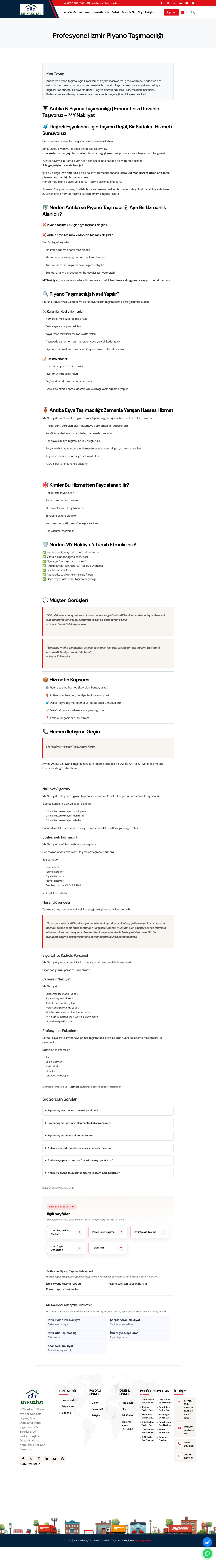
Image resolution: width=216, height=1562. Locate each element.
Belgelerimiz (69, 1406)
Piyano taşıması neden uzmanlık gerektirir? (73, 1110)
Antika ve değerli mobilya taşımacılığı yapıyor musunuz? (80, 1148)
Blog (140, 12)
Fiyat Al (171, 12)
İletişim (149, 12)
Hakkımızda (73, 1086)
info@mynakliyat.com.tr (104, 3)
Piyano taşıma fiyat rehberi (63, 1289)
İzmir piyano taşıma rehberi (63, 1284)
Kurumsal (84, 12)
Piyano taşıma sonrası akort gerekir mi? (71, 1135)
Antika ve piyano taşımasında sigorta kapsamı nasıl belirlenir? (84, 1173)
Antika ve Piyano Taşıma (66, 764)
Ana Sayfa (70, 12)
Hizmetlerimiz (101, 12)
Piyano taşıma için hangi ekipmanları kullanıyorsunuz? (79, 1123)
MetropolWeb (143, 1540)
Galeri (115, 12)
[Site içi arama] (193, 12)
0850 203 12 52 (75, 3)
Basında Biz (128, 12)
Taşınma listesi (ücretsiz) (127, 1425)
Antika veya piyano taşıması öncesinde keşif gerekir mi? (80, 1160)
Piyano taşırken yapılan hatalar (128, 1284)
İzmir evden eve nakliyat (101, 189)
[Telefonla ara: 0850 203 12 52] (207, 1542)
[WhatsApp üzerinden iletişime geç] (207, 1553)
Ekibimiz (66, 1412)
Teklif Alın (127, 1415)
